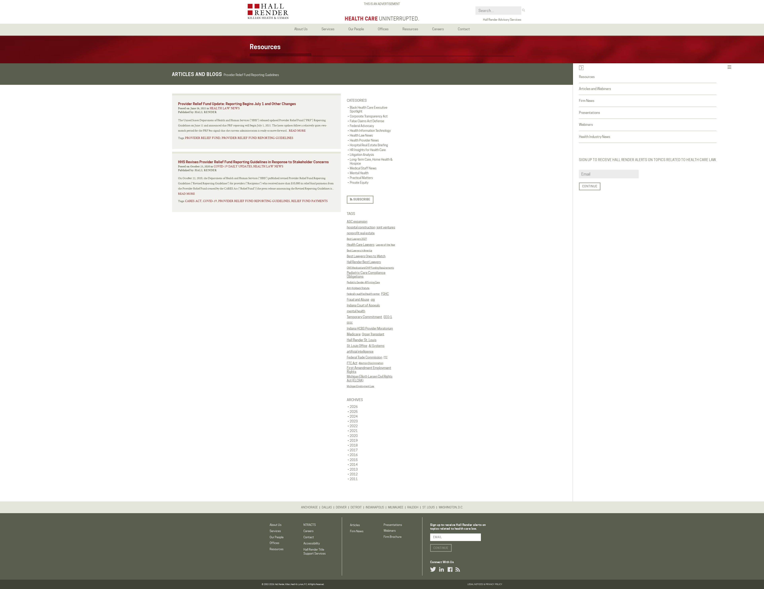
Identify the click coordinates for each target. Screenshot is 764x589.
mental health (356, 311)
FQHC (385, 294)
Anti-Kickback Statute (358, 288)
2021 (354, 431)
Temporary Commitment (364, 317)
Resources (587, 77)
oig (373, 300)
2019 (354, 440)
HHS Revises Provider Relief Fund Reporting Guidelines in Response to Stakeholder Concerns (253, 162)
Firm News (586, 101)
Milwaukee (395, 507)
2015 (354, 460)
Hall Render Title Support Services (314, 551)
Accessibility (311, 543)
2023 (354, 421)
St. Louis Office (357, 346)
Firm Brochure (392, 537)
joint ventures (386, 227)
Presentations (589, 113)
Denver (341, 507)
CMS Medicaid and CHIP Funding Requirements (370, 267)
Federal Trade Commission (364, 357)
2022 (354, 426)
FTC (385, 357)
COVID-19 (210, 201)
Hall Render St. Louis (361, 340)
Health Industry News (594, 137)
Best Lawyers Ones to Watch (366, 256)
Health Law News (225, 108)
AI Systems (376, 346)
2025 (354, 412)
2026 (354, 407)
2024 (354, 416)
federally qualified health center (363, 293)
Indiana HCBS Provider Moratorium (370, 328)
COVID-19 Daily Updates (233, 166)
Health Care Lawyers (360, 245)
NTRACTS (309, 525)
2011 (354, 479)
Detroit (356, 507)
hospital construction (361, 227)
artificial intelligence (360, 352)
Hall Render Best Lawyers (364, 262)
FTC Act (352, 363)
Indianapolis (375, 507)
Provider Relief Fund (202, 138)
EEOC (350, 322)
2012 (354, 474)
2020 (354, 436)
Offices (274, 543)
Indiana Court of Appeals (363, 305)
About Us (276, 525)
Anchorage (309, 507)
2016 (354, 455)
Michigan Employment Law (360, 386)
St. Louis (428, 507)
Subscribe (361, 199)
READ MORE (297, 131)
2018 (354, 445)
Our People (277, 537)
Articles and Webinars (595, 89)
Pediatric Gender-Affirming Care (363, 282)
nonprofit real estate (361, 233)
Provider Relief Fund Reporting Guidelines (257, 138)
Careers (308, 531)
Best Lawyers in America (359, 250)
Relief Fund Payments (309, 201)
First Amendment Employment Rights (369, 370)
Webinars (586, 125)
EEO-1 (388, 317)
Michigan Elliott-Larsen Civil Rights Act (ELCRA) (369, 378)
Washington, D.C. (451, 507)
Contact (308, 537)
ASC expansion (357, 222)
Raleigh (412, 507)
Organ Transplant (373, 334)
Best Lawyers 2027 (357, 238)
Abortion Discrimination (371, 363)
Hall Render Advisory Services (502, 19)
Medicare (354, 334)
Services (275, 531)
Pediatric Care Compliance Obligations (366, 274)
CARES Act (193, 201)
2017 (354, 450)
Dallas (327, 507)
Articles (355, 525)
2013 (354, 469)
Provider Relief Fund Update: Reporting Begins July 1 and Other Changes (237, 104)
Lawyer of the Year (385, 244)
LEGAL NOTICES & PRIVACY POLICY (485, 584)
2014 (354, 465)
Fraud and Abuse (358, 300)
